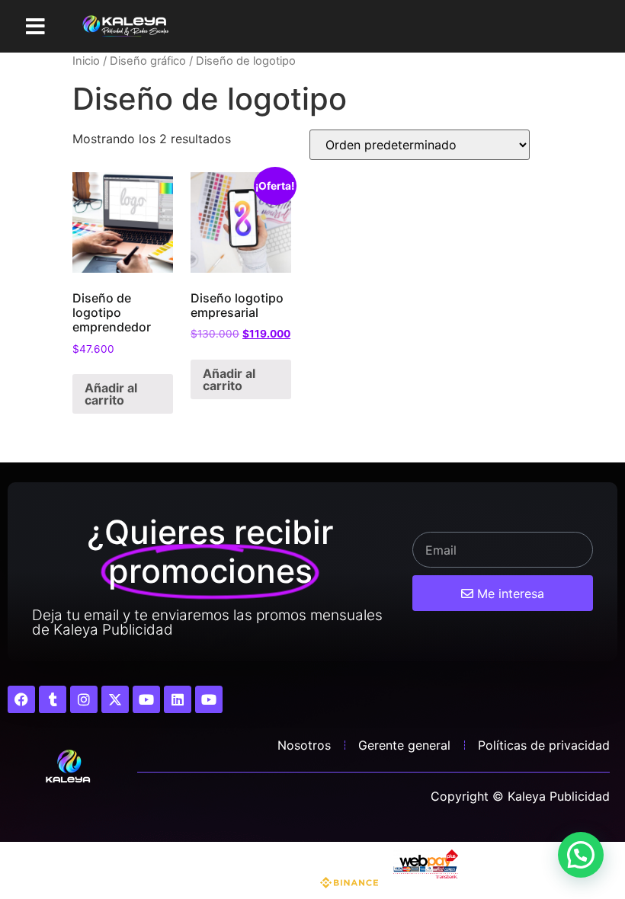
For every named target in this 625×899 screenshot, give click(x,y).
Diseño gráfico (148, 61)
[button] (35, 27)
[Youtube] (146, 699)
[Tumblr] (52, 699)
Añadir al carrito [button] (111, 394)
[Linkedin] (177, 699)
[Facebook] (21, 699)
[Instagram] (84, 699)
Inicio (86, 61)
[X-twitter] (115, 699)
